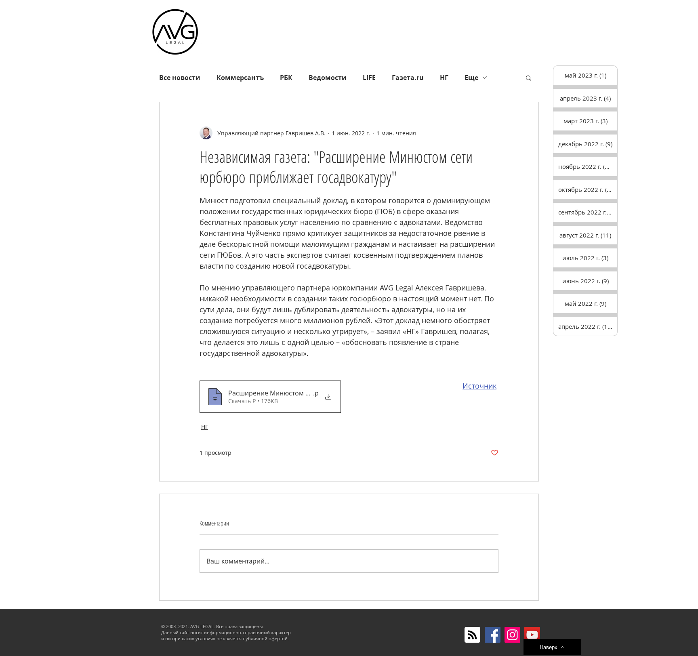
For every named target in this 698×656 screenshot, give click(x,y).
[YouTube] (532, 635)
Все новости (179, 78)
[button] (528, 77)
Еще (471, 78)
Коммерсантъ (240, 78)
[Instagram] (512, 635)
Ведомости (328, 78)
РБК (286, 78)
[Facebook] (492, 635)
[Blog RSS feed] (472, 635)
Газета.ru (408, 78)
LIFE (369, 78)
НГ (444, 78)
